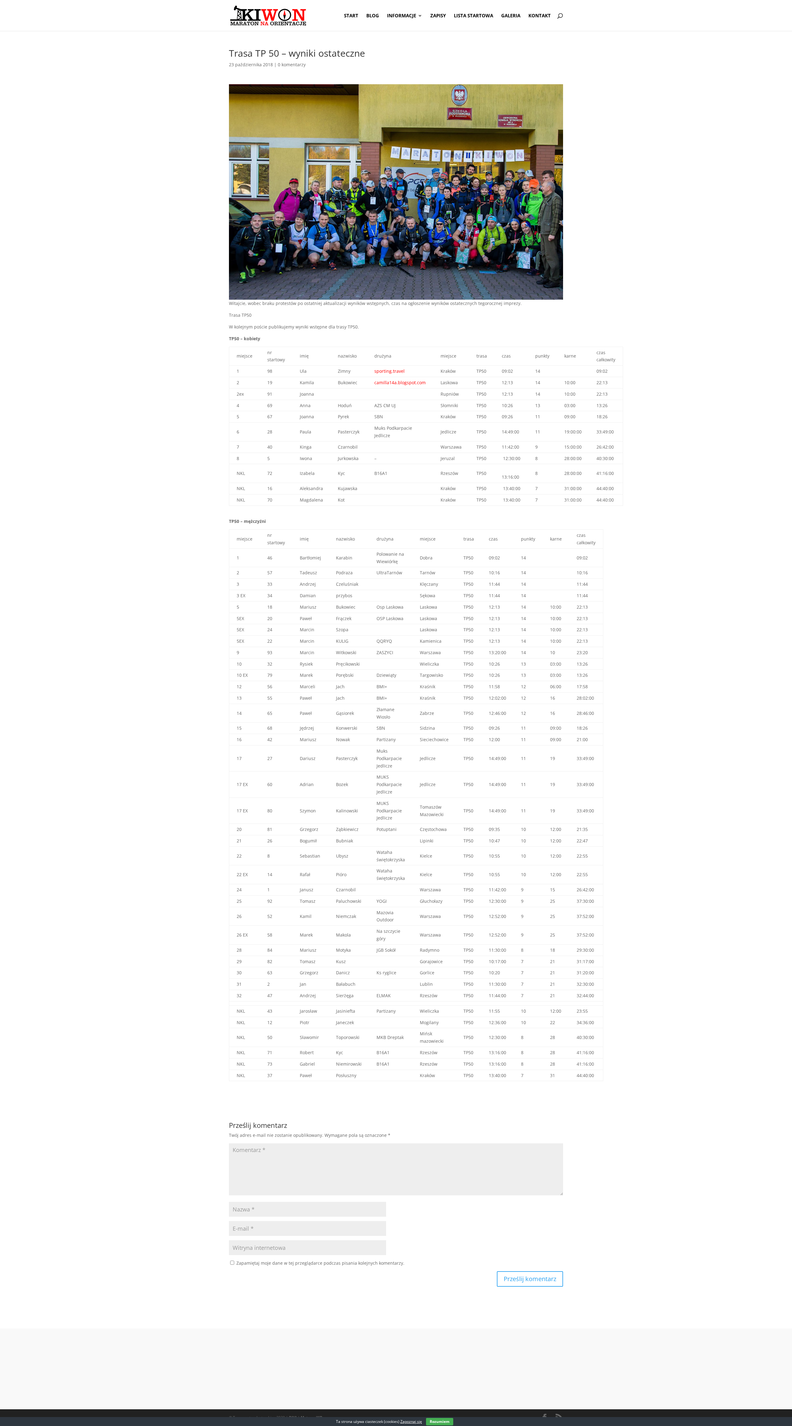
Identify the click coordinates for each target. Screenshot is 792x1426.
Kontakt (539, 16)
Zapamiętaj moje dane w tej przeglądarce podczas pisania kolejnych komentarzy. (320, 1263)
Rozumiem (440, 1421)
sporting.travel (390, 371)
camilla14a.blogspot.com (400, 382)
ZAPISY (438, 16)
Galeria (510, 16)
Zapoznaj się (411, 1421)
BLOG (372, 16)
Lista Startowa (473, 16)
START (351, 16)
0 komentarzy (292, 64)
